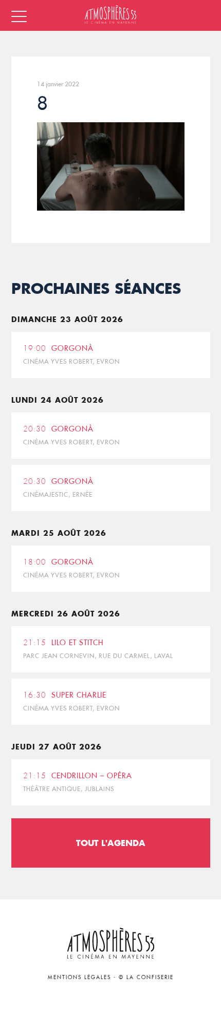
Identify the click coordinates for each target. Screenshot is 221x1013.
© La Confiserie (146, 977)
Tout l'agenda (110, 842)
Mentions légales (79, 977)
